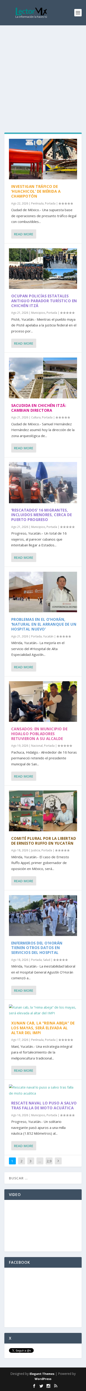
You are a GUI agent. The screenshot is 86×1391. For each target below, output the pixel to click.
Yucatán (48, 636)
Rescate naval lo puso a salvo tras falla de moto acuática (44, 1105)
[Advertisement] (43, 71)
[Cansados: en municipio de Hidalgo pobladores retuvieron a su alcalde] (43, 701)
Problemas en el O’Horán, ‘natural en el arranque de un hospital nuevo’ (44, 624)
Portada (50, 203)
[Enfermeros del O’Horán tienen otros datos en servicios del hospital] (43, 915)
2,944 (49, 1164)
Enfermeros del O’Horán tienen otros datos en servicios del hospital (37, 948)
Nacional (37, 746)
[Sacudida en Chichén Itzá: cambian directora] (43, 377)
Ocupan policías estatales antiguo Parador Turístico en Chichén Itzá (44, 300)
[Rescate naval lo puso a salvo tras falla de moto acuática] (43, 1090)
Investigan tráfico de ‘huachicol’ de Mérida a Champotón (36, 191)
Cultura (36, 417)
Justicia (35, 850)
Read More (23, 234)
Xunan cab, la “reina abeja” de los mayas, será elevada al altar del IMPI (43, 1028)
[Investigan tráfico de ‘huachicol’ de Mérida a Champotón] (43, 159)
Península (37, 203)
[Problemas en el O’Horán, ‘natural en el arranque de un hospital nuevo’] (43, 592)
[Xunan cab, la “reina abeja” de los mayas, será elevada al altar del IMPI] (43, 1010)
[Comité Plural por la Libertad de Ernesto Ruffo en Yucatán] (43, 810)
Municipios (38, 313)
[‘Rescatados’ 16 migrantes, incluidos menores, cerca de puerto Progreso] (43, 482)
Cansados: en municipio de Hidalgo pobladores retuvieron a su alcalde (39, 733)
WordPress (43, 1379)
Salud (46, 960)
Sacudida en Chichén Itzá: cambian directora (38, 408)
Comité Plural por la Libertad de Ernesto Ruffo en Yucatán (43, 841)
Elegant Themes (42, 1374)
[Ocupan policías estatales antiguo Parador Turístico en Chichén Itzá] (43, 268)
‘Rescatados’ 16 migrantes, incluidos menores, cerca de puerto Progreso (41, 515)
